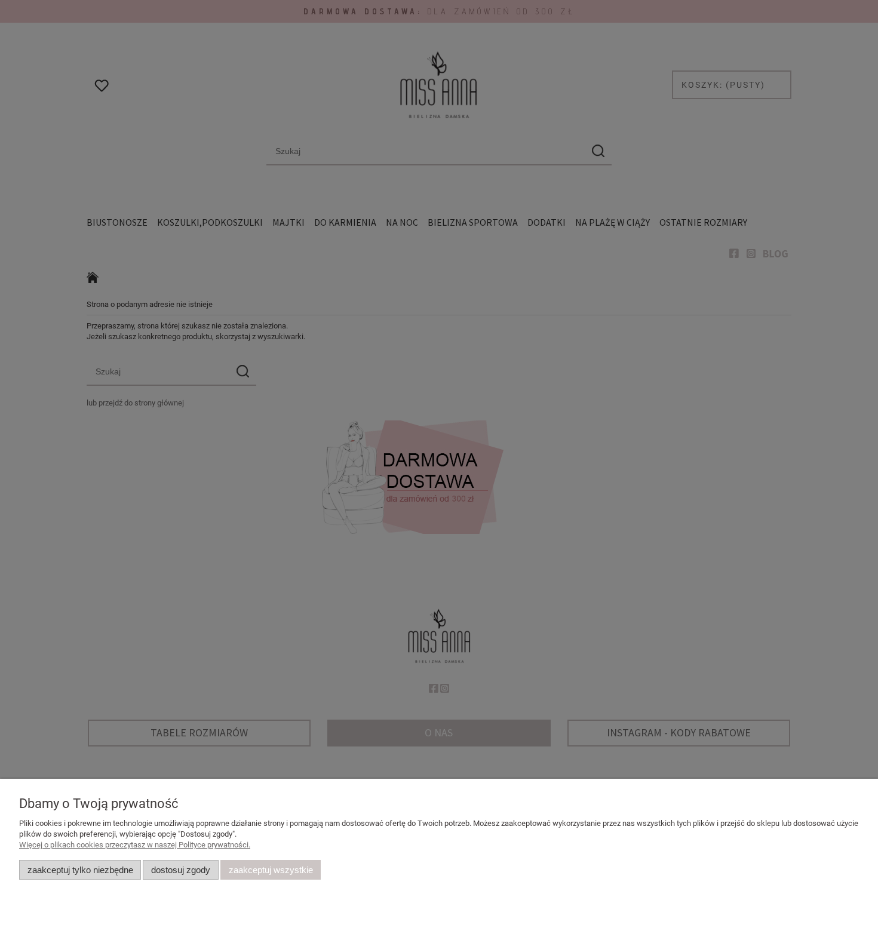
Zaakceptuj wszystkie (271, 870)
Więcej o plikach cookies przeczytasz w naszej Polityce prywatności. (134, 844)
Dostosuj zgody (180, 870)
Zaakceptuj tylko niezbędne (80, 870)
